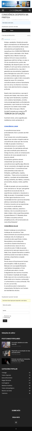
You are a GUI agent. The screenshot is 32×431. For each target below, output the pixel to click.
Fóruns (8, 20)
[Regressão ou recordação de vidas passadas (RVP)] (6, 353)
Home (3, 20)
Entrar (5, 320)
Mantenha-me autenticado (7, 316)
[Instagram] (16, 422)
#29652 (28, 35)
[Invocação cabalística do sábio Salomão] (6, 345)
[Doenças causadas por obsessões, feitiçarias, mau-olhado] (6, 361)
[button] (3, 10)
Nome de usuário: (7, 305)
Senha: (4, 310)
